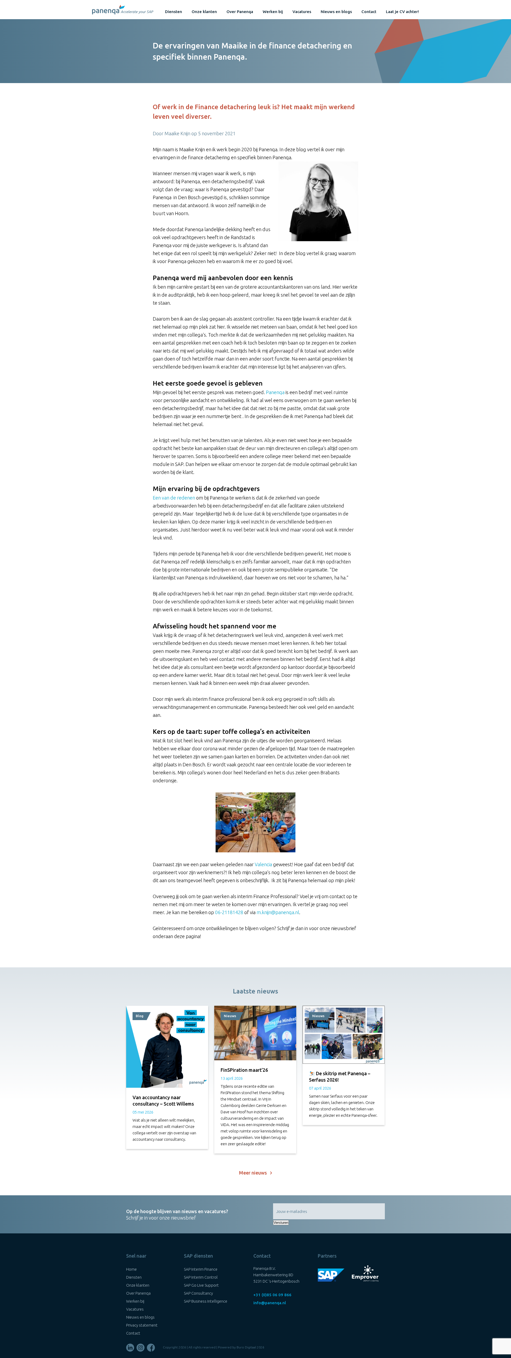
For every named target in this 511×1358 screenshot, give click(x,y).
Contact (368, 11)
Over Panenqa (239, 11)
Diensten (173, 11)
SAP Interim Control (201, 1277)
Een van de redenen (174, 497)
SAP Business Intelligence (205, 1301)
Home (131, 1269)
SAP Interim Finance (200, 1269)
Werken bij (273, 11)
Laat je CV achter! (402, 11)
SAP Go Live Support (201, 1285)
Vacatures (301, 11)
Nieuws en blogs (336, 11)
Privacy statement (142, 1325)
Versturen (281, 1223)
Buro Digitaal (246, 1347)
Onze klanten (204, 11)
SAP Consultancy (198, 1293)
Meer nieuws (254, 1172)
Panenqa (275, 392)
